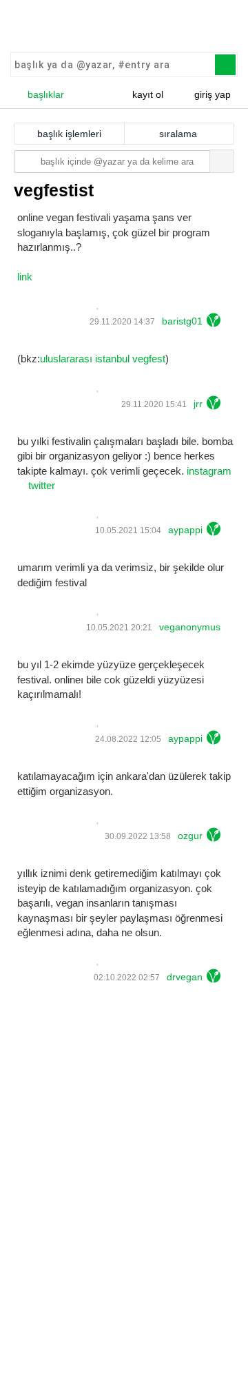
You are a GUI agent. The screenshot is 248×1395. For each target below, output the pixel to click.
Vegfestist (54, 190)
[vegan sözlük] (124, 27)
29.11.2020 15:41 (153, 404)
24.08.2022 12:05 (127, 739)
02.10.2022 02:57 (126, 977)
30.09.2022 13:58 (137, 836)
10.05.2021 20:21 (118, 627)
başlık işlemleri (69, 133)
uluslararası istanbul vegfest (102, 358)
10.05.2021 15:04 (127, 530)
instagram (209, 471)
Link (24, 276)
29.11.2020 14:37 (121, 322)
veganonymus (189, 626)
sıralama (178, 133)
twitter (41, 485)
